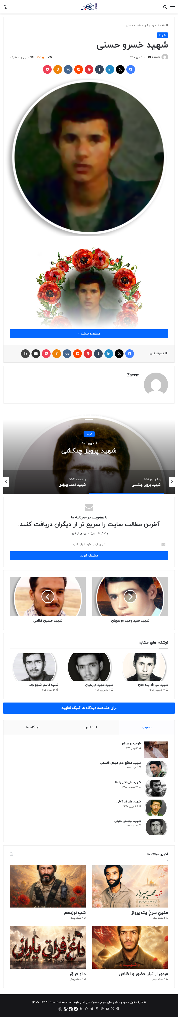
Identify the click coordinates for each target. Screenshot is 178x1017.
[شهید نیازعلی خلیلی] (156, 827)
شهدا (154, 26)
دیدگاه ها (32, 727)
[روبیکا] (60, 1009)
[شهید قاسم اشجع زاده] (34, 667)
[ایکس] (120, 69)
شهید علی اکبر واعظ (128, 782)
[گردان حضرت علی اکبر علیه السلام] (89, 6)
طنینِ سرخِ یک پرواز (149, 913)
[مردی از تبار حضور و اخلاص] (130, 947)
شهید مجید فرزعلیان (99, 685)
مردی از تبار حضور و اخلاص (143, 974)
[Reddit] (78, 69)
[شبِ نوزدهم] (48, 886)
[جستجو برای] (165, 8)
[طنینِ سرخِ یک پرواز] (130, 886)
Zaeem (156, 57)
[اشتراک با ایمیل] (35, 353)
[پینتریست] (89, 69)
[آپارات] (65, 1009)
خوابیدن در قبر (131, 743)
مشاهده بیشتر (90, 334)
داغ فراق (78, 974)
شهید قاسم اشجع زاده (43, 685)
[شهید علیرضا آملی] (156, 808)
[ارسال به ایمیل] (149, 57)
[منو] (172, 8)
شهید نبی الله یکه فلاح (153, 685)
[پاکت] (47, 69)
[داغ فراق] (48, 947)
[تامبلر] (99, 69)
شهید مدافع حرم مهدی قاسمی (120, 763)
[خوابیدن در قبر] (156, 749)
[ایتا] (70, 1009)
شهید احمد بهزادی (89, 451)
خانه (162, 26)
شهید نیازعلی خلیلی (127, 821)
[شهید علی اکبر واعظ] (156, 788)
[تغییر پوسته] (5, 8)
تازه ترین (90, 727)
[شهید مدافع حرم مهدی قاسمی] (156, 769)
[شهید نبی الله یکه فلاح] (144, 667)
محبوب (147, 727)
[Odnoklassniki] (57, 69)
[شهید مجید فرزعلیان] (89, 667)
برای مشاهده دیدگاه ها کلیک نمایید (89, 708)
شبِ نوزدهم (75, 913)
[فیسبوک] (130, 69)
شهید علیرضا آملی (129, 802)
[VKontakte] (68, 69)
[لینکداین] (109, 69)
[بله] (76, 1009)
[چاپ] (25, 353)
